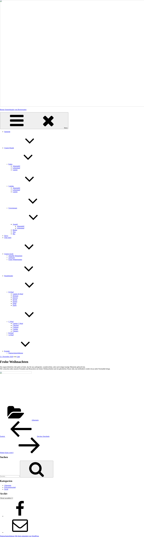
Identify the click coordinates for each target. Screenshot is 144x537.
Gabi (18, 357)
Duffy (15, 305)
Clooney (15, 331)
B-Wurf (10, 333)
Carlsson (15, 327)
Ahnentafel (16, 166)
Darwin (15, 298)
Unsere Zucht (8, 254)
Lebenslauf (16, 168)
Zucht (6, 489)
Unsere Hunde (9, 148)
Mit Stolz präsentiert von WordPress (27, 536)
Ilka (14, 234)
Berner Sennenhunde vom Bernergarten (13, 109)
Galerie (15, 170)
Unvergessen (12, 208)
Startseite (7, 132)
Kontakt (7, 351)
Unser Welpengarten (15, 259)
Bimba (15, 230)
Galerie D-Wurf (18, 294)
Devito (15, 300)
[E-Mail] (20, 532)
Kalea (10, 164)
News (6, 236)
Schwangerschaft (10, 487)
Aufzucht (11, 258)
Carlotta (11, 186)
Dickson (15, 296)
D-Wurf (11, 292)
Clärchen (16, 325)
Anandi (15, 224)
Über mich (7, 237)
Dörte (14, 303)
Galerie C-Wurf (18, 323)
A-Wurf (11, 335)
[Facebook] (20, 516)
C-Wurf (10, 321)
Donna (15, 301)
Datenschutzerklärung (15, 353)
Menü (65, 128)
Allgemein (35, 420)
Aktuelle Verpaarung (15, 256)
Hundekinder (8, 276)
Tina (14, 232)
